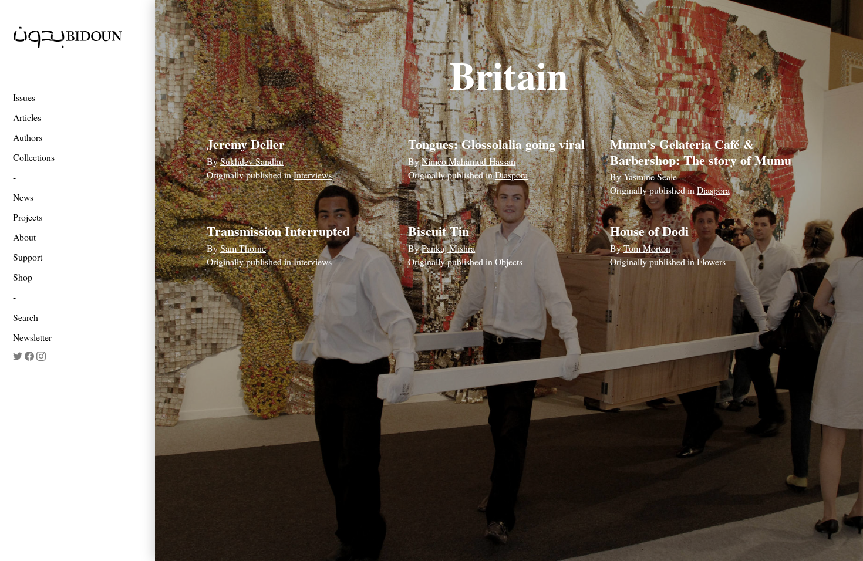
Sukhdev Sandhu (252, 161)
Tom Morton (646, 248)
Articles (27, 117)
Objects (508, 261)
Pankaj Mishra (448, 248)
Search (25, 317)
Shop (22, 277)
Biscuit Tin (438, 231)
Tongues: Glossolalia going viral (496, 144)
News (23, 197)
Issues (24, 97)
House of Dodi (649, 231)
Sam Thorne (243, 248)
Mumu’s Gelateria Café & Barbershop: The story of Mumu (700, 151)
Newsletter (32, 337)
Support (27, 257)
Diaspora (511, 174)
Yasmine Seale (650, 176)
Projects (27, 217)
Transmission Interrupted (278, 231)
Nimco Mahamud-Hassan (468, 161)
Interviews (313, 174)
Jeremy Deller (246, 144)
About (24, 237)
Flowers (711, 261)
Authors (27, 137)
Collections (34, 157)
